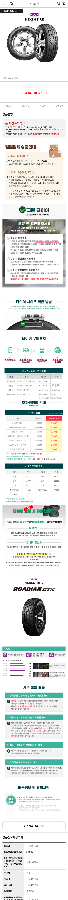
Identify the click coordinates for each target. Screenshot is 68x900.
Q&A (59, 106)
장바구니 (64, 3)
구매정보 (25, 106)
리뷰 (42, 106)
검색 (58, 3)
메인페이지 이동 (11, 3)
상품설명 (8, 106)
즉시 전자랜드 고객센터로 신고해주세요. (46, 134)
